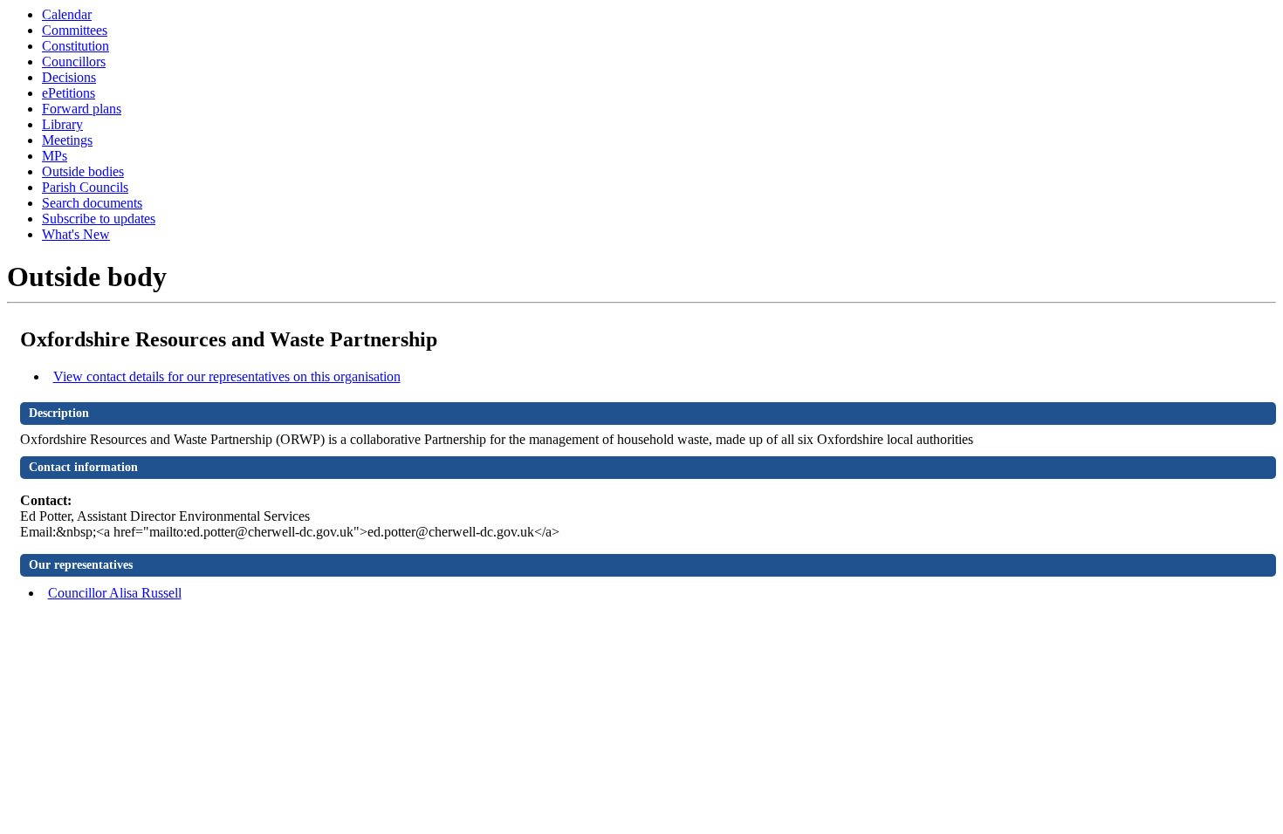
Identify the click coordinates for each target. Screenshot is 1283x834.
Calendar (67, 14)
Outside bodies (83, 171)
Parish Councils (85, 187)
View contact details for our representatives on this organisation (227, 376)
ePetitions (68, 92)
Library (62, 124)
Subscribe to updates (98, 218)
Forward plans (81, 108)
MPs (54, 155)
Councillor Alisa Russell (115, 592)
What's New (76, 234)
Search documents (92, 202)
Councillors (74, 61)
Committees (74, 30)
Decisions (69, 77)
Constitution (75, 45)
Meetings (67, 140)
